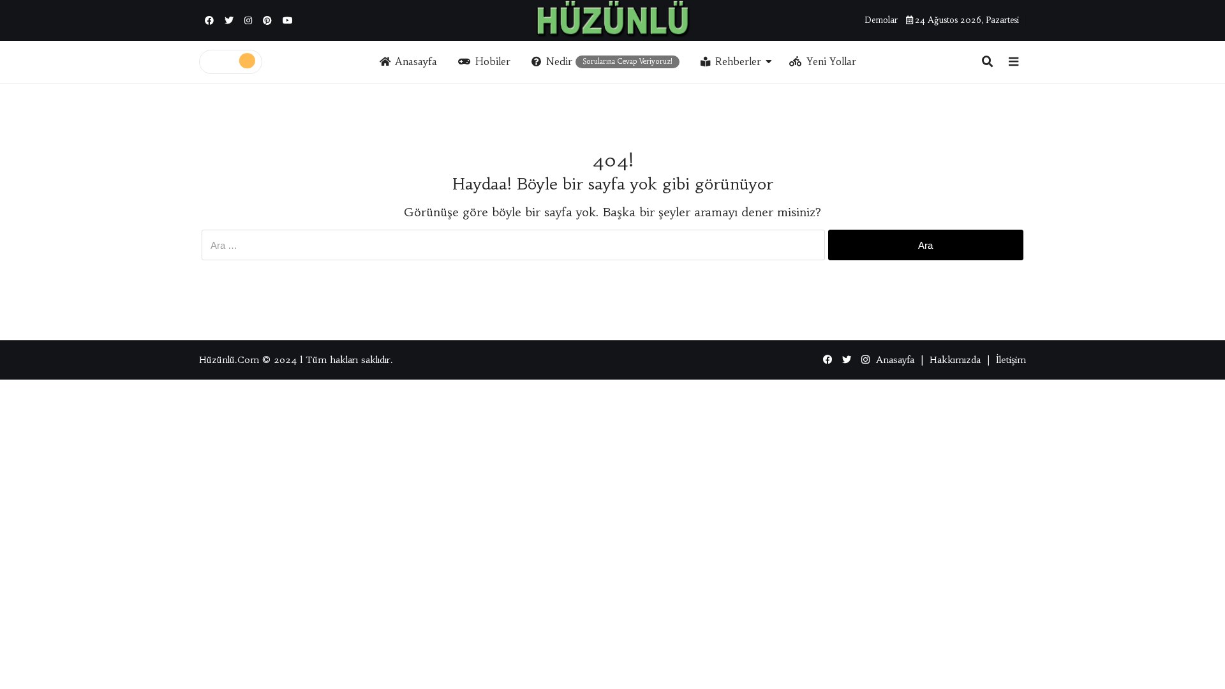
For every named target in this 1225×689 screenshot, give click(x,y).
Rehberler (738, 62)
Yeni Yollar (831, 62)
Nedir (609, 62)
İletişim (1011, 360)
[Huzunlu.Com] (612, 19)
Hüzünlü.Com (229, 360)
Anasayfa (416, 62)
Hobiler (492, 62)
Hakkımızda (955, 360)
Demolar (881, 20)
